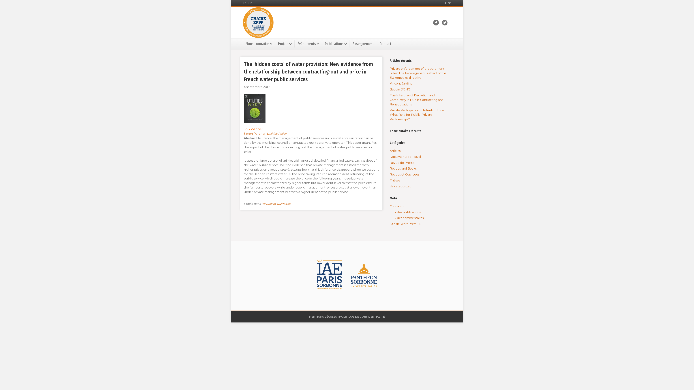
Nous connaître (257, 44)
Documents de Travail (406, 157)
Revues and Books (403, 168)
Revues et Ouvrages (276, 203)
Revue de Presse (402, 162)
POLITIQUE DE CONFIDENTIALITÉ (362, 316)
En (250, 3)
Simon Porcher (254, 133)
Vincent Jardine (401, 83)
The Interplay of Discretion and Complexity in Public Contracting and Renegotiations (417, 100)
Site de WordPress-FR (405, 224)
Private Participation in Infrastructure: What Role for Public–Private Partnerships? (417, 115)
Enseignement (363, 44)
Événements (306, 44)
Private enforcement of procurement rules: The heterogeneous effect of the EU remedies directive (418, 73)
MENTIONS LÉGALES (323, 316)
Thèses (395, 180)
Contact (385, 44)
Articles (395, 151)
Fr (244, 3)
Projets (283, 44)
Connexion (397, 206)
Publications (334, 44)
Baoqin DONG (400, 89)
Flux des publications (405, 212)
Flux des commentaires (407, 218)
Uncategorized (401, 186)
